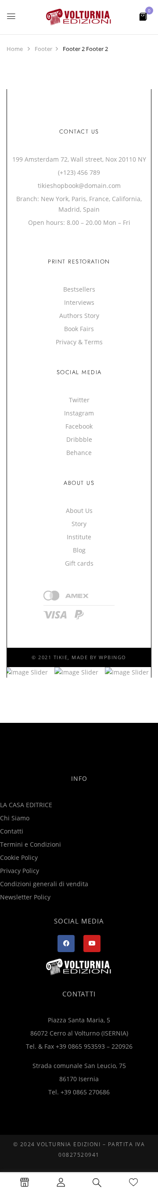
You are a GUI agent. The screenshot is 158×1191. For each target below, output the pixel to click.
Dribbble (79, 439)
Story (79, 524)
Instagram (79, 413)
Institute (79, 537)
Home (15, 49)
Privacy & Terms (79, 342)
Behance (79, 452)
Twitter (79, 400)
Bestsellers (79, 289)
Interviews (79, 302)
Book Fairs (79, 329)
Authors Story (79, 315)
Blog (79, 550)
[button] (143, 16)
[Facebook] (66, 943)
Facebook (79, 426)
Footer (43, 49)
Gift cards (79, 563)
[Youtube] (92, 943)
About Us (79, 510)
